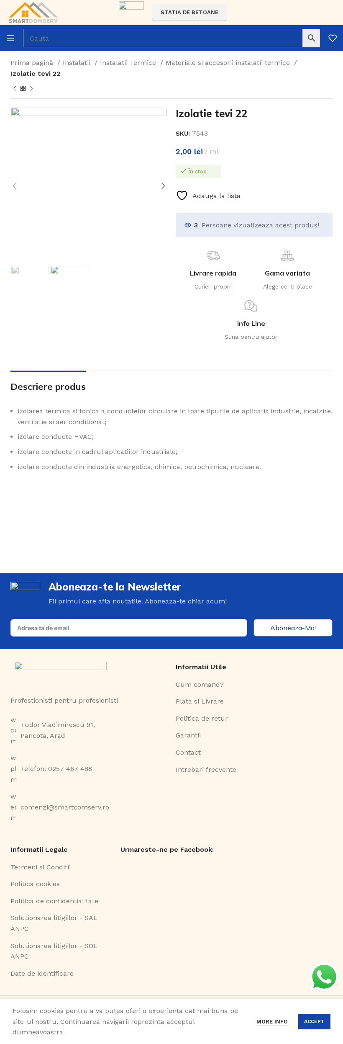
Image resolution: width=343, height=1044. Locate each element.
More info (272, 1021)
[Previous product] (14, 89)
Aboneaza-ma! (293, 628)
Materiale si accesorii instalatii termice (229, 63)
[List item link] (88, 730)
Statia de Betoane (189, 12)
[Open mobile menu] (10, 38)
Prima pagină (32, 63)
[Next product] (31, 89)
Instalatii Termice (129, 63)
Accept (314, 1021)
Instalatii (77, 63)
